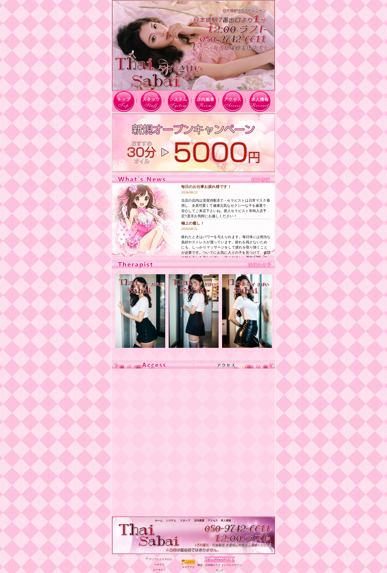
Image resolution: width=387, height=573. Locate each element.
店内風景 (199, 520)
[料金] (180, 101)
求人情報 (226, 520)
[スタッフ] (152, 101)
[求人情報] (261, 101)
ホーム (159, 520)
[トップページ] (125, 101)
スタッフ (185, 520)
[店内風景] (207, 101)
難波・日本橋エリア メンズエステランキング (219, 568)
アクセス (213, 520)
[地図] (234, 101)
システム (171, 520)
